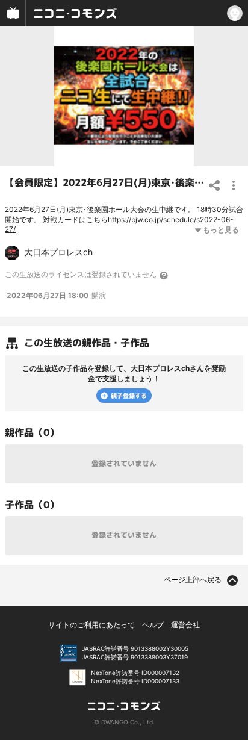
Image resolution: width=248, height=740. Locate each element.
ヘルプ (153, 624)
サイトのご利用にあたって (91, 624)
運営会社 (185, 624)
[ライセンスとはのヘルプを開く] (164, 275)
